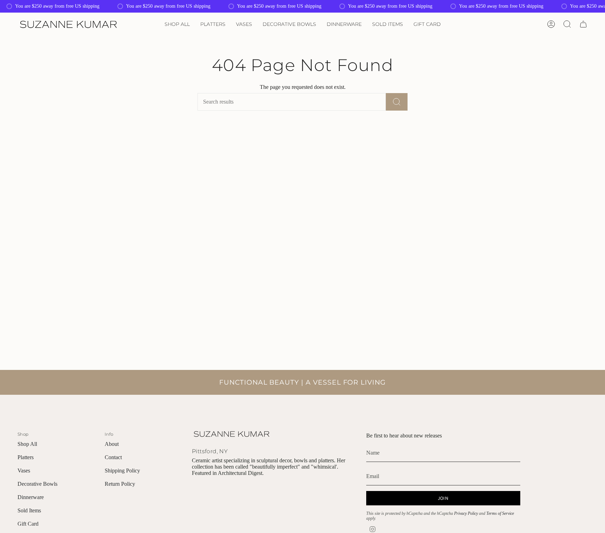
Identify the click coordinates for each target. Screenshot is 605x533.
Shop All (27, 444)
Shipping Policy (122, 471)
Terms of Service (500, 513)
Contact (113, 457)
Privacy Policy (466, 513)
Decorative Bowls (37, 484)
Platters (26, 457)
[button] (177, 24)
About (112, 444)
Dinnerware (31, 497)
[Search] (397, 102)
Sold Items (29, 510)
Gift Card (28, 524)
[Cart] (583, 24)
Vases (24, 471)
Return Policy (120, 484)
